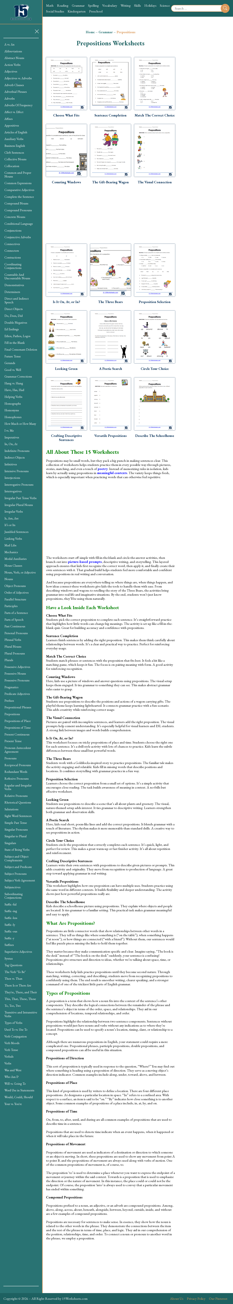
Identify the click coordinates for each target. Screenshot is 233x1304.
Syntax (8, 958)
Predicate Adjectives (17, 694)
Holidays (150, 5)
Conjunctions (12, 230)
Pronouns (10, 758)
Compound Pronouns (18, 210)
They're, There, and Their (20, 992)
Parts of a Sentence (16, 613)
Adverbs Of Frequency (18, 105)
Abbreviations (13, 51)
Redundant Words (15, 772)
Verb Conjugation (15, 1036)
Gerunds (9, 363)
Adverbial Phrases (15, 92)
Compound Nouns (16, 203)
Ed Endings (11, 329)
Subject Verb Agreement (19, 880)
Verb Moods (11, 1043)
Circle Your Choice (155, 368)
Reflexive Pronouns (16, 778)
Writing (126, 5)
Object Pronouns (15, 586)
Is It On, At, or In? (66, 302)
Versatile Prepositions (110, 435)
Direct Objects (13, 309)
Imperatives (11, 437)
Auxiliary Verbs (13, 139)
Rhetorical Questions (17, 802)
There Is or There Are (17, 985)
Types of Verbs (13, 1023)
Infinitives (10, 464)
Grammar (78, 5)
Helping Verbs (13, 397)
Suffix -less (10, 918)
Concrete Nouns (14, 217)
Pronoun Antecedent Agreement (17, 750)
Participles (11, 606)
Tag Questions (13, 965)
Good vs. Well (12, 370)
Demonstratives (14, 285)
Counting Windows (66, 182)
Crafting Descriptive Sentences (66, 437)
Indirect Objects (14, 457)
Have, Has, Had (14, 390)
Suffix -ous (10, 931)
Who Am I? (11, 1077)
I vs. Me (9, 430)
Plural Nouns (12, 647)
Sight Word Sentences (18, 816)
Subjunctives (12, 887)
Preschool (96, 11)
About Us (176, 1298)
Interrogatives (13, 491)
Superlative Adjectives (18, 952)
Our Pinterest (218, 1298)
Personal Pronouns (16, 633)
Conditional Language (18, 224)
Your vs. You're (13, 1104)
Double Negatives (15, 323)
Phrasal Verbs (12, 640)
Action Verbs (12, 65)
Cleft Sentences (14, 152)
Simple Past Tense (15, 823)
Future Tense (12, 356)
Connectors (11, 251)
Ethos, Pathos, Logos (17, 336)
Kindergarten (77, 11)
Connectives (12, 244)
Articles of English (15, 132)
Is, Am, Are (11, 518)
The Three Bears (110, 302)
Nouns (8, 579)
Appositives (11, 125)
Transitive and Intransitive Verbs (20, 1014)
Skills (137, 5)
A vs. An (9, 44)
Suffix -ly (9, 925)
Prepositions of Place (17, 721)
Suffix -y (9, 938)
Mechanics (11, 552)
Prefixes (9, 701)
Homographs (12, 404)
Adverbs (9, 98)
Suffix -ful (10, 904)
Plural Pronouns (14, 653)
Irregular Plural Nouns (18, 505)
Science (165, 5)
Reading (62, 5)
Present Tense (13, 741)
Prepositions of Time (17, 728)
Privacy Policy (196, 1298)
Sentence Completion (110, 115)
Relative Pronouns (16, 796)
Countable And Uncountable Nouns (17, 276)
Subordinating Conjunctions (13, 896)
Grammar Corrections (18, 376)
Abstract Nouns (14, 58)
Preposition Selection (155, 302)
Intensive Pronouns (16, 471)
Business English (14, 146)
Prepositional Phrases (17, 707)
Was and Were (12, 1070)
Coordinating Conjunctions (12, 266)
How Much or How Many (20, 424)
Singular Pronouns (16, 829)
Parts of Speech (14, 620)
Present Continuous (17, 734)
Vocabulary (109, 5)
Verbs (7, 1063)
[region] (21, 662)
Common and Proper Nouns (17, 174)
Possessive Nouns (15, 673)
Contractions (12, 257)
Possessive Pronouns (17, 680)
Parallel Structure (15, 599)
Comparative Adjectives (19, 190)
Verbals (8, 1056)
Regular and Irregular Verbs (18, 787)
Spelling (93, 5)
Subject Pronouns (15, 874)
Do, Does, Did (13, 316)
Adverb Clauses (14, 85)
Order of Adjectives (16, 592)
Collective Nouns (15, 159)
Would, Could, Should (18, 1097)
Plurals (8, 660)
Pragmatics (11, 687)
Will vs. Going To (15, 1084)
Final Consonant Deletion (20, 349)
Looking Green (66, 368)
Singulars (10, 843)
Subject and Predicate (18, 867)
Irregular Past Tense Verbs (20, 498)
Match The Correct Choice (155, 115)
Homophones (12, 417)
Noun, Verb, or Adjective (20, 572)
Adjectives (10, 71)
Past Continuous (14, 626)
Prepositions (12, 714)
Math (50, 5)
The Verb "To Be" (15, 972)
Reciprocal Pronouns (17, 765)
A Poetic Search (110, 368)
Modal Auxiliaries (15, 559)
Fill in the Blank (14, 343)
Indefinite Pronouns (17, 451)
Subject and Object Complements (16, 858)
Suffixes (9, 945)
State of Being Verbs (17, 850)
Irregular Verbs (13, 511)
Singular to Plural (15, 836)
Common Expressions (18, 183)
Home (90, 32)
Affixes (8, 119)
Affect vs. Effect (13, 112)
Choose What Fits (66, 115)
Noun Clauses (13, 566)
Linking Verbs (13, 539)
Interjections (12, 478)
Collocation (11, 166)
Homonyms (11, 410)
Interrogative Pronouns (18, 485)
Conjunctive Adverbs (17, 237)
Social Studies (55, 11)
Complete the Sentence (19, 197)
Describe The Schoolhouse (154, 435)
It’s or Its (9, 525)
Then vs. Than (13, 979)
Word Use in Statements (19, 1090)
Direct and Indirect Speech (16, 300)
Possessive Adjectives (17, 667)
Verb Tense (11, 1050)
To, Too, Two (12, 1006)
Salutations (11, 809)
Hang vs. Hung (13, 383)
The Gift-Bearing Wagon (110, 182)
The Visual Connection (155, 182)
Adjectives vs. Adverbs (18, 78)
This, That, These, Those (20, 999)
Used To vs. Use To (15, 1030)
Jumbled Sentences (16, 532)
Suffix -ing (10, 911)
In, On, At (10, 444)
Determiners (12, 292)
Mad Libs (10, 545)
